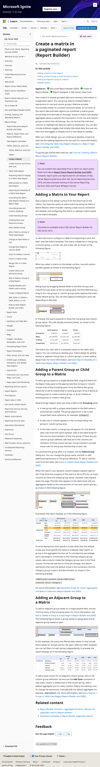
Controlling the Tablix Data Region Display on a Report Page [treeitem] (19, 201)
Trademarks (20, 765)
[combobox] (16, 39)
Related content (43, 82)
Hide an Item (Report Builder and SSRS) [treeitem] (17, 306)
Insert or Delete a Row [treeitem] (18, 259)
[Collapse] (30, 34)
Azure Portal (68, 28)
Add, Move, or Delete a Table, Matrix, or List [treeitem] (18, 299)
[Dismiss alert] (95, 5)
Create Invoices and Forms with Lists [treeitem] (19, 165)
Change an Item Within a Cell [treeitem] (19, 241)
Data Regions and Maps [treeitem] (16, 141)
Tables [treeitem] (11, 154)
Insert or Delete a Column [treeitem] (19, 254)
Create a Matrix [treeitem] (15, 159)
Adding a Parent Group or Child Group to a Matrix (57, 76)
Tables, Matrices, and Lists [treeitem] (19, 150)
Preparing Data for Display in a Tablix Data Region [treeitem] (19, 177)
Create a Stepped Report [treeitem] (19, 293)
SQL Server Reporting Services (54, 36)
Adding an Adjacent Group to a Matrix (53, 79)
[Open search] (87, 21)
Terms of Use (7, 765)
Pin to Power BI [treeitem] (11, 105)
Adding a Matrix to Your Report (50, 73)
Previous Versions (23, 762)
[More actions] (96, 36)
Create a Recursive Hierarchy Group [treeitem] (16, 272)
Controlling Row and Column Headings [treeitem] (17, 209)
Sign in (94, 21)
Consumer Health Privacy (74, 762)
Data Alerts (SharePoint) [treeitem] (14, 425)
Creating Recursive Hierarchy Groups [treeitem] (16, 221)
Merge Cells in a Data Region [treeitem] (17, 264)
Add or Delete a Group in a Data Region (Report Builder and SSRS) (65, 615)
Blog (35, 762)
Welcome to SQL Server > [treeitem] (15, 56)
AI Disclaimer (7, 762)
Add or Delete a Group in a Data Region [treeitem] (19, 279)
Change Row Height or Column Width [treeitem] (18, 248)
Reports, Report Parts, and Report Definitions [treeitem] (17, 135)
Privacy (56, 762)
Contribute (45, 762)
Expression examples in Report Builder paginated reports (66, 716)
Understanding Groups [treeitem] (18, 215)
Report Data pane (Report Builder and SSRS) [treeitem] (17, 128)
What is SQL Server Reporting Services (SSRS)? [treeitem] (17, 50)
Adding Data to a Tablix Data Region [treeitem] (18, 184)
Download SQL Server (87, 28)
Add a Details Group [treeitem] (17, 227)
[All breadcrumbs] (37, 36)
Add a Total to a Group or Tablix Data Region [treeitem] (19, 233)
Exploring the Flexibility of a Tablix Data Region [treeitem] (19, 191)
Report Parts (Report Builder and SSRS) (73, 172)
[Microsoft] (4, 21)
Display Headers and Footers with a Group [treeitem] (17, 287)
